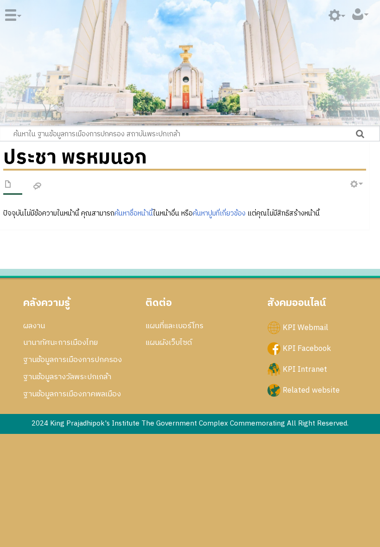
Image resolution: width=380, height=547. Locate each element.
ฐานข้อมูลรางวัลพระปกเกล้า (67, 376)
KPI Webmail (305, 327)
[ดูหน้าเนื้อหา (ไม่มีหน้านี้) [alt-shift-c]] (8, 185)
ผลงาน (34, 325)
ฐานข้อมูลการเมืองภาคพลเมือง (72, 394)
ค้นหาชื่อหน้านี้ (133, 213)
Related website (311, 390)
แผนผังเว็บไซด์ (169, 342)
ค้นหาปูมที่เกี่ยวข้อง (219, 213)
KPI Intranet (305, 369)
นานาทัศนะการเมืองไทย (60, 342)
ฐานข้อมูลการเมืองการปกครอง (72, 359)
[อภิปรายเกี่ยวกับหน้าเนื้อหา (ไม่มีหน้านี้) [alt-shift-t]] (37, 186)
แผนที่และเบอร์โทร (174, 325)
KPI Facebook (307, 348)
